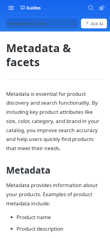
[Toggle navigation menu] (11, 8)
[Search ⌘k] (91, 8)
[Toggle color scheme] (102, 8)
